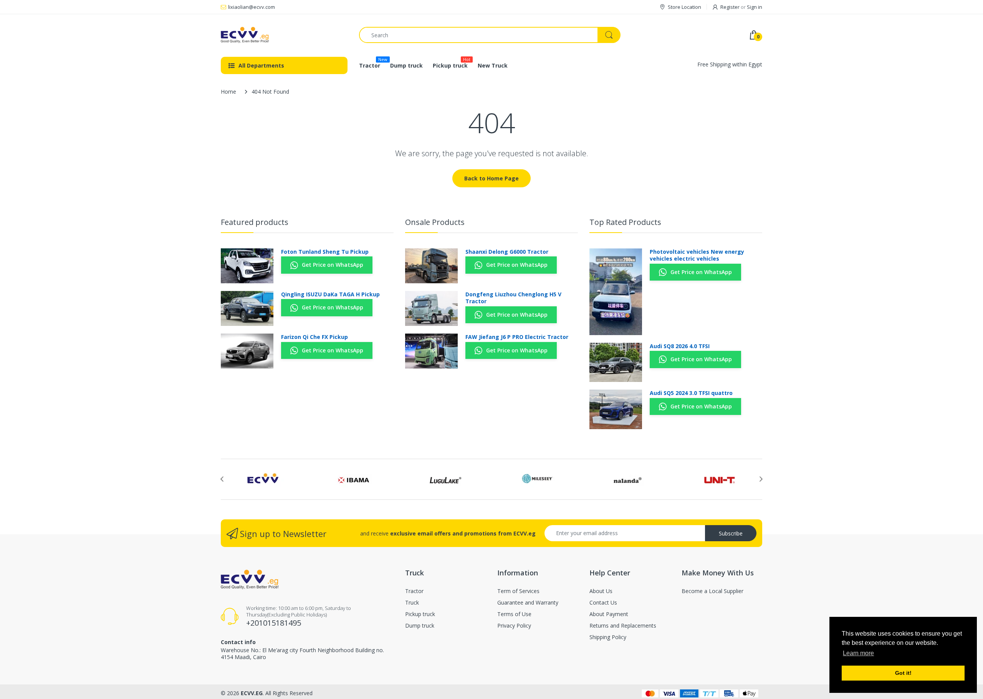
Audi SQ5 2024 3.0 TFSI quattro (691, 393)
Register (730, 6)
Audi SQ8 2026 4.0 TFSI (680, 346)
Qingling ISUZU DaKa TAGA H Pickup (330, 294)
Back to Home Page (491, 178)
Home (228, 91)
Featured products (254, 222)
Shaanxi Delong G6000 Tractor (506, 251)
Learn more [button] (858, 653)
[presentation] (222, 479)
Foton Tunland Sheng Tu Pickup (325, 251)
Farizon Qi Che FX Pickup (314, 337)
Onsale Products (435, 222)
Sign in (754, 6)
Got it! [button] (903, 673)
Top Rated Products (625, 222)
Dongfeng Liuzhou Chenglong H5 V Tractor (513, 298)
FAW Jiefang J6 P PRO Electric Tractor (516, 337)
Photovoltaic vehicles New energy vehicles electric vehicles (697, 255)
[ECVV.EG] (284, 34)
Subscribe (731, 533)
